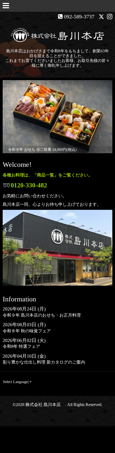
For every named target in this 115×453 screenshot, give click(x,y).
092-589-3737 (79, 16)
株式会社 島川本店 (45, 404)
